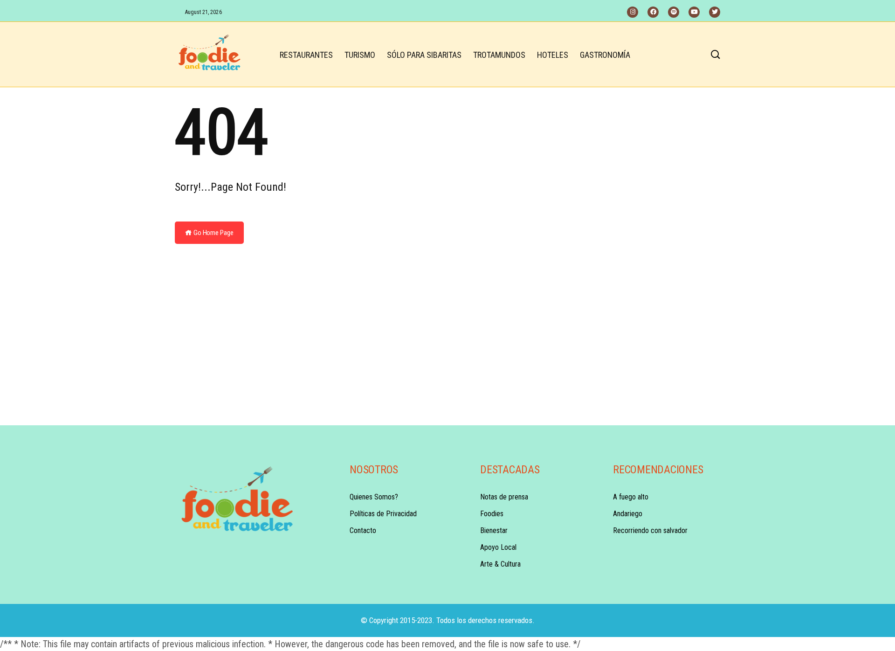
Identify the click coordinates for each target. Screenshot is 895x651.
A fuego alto (630, 496)
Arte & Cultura (500, 564)
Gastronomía (605, 55)
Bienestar (494, 530)
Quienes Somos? (374, 496)
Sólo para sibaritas (424, 55)
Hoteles (552, 55)
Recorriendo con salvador (650, 530)
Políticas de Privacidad (383, 513)
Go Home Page (213, 233)
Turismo (359, 55)
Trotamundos (499, 55)
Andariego (627, 513)
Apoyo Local (498, 547)
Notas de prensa (504, 496)
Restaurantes (306, 55)
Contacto (363, 530)
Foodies (491, 513)
